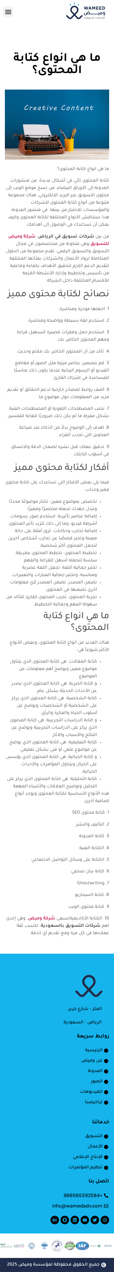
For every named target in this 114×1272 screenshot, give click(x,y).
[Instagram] (105, 1220)
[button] (8, 12)
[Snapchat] (64, 1220)
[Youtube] (85, 1220)
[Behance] (54, 1220)
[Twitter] (95, 1220)
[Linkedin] (75, 1220)
